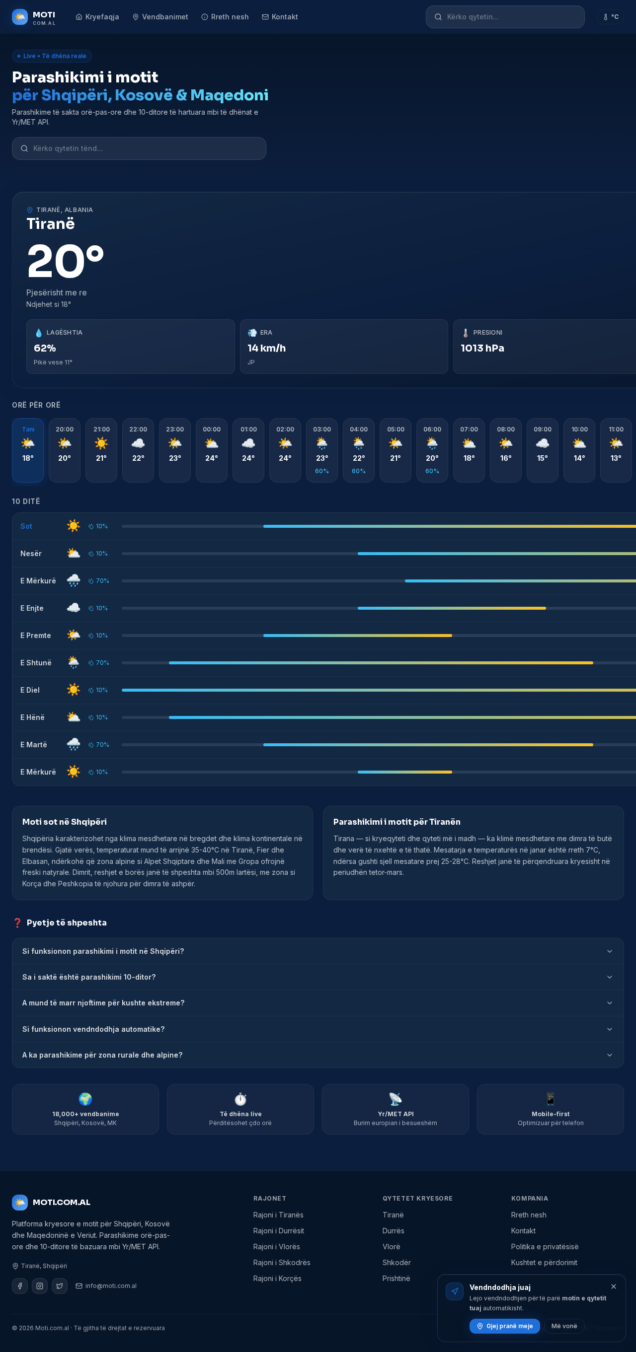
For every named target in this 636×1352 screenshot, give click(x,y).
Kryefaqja (102, 16)
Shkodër (397, 1262)
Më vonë (564, 1326)
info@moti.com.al (111, 1285)
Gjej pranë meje (509, 1326)
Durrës (393, 1230)
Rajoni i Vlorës (276, 1246)
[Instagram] (40, 1286)
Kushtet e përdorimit (544, 1262)
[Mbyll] (614, 1286)
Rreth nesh (230, 16)
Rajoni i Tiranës (278, 1214)
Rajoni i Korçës (277, 1278)
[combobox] (511, 17)
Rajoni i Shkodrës (282, 1262)
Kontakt (285, 16)
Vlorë (391, 1246)
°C (615, 16)
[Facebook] (20, 1286)
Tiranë (393, 1214)
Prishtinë (396, 1278)
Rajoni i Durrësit (278, 1230)
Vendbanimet (165, 16)
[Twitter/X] (60, 1286)
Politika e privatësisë (545, 1246)
